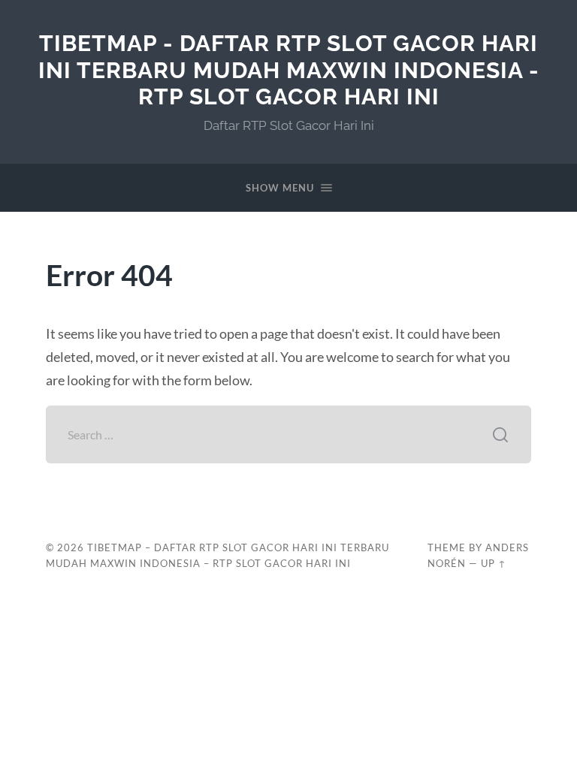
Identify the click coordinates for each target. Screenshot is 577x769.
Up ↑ (493, 563)
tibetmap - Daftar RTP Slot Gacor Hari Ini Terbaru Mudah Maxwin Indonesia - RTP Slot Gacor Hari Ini (288, 70)
